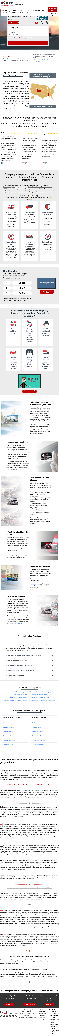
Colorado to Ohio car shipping (39, 694)
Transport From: (14, 27)
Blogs (42, 10)
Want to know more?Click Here (46, 292)
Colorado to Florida (8, 744)
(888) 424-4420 (14, 23)
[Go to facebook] (1, 1016)
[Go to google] (16, 1016)
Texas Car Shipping (54, 1030)
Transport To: (13, 32)
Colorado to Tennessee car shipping (19, 697)
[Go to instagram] (10, 1016)
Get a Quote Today (52, 9)
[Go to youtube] (7, 1016)
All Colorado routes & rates (39, 59)
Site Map (42, 1010)
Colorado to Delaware (9, 740)
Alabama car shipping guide (48, 700)
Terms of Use (42, 1013)
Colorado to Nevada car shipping (20, 694)
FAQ (32, 10)
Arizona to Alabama (37, 727)
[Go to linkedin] (13, 1016)
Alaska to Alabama (37, 723)
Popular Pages (14, 11)
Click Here (49, 1004)
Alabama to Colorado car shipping (17, 692)
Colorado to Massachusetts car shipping (40, 692)
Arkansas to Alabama (37, 731)
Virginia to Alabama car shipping (12, 700)
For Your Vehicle (4, 11)
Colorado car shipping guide (30, 700)
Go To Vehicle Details (28, 43)
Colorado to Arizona (8, 727)
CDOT (26, 556)
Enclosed (29, 38)
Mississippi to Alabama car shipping (40, 697)
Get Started (9, 1004)
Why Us (28, 11)
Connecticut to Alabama (38, 740)
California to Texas (54, 1019)
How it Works (21, 11)
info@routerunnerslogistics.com (27, 1017)
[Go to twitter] (4, 1016)
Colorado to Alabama (9, 723)
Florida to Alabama (37, 749)
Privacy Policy (42, 1011)
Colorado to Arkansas (9, 731)
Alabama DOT (33, 584)
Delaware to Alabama (38, 744)
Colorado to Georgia (8, 749)
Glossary (37, 10)
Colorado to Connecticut (10, 736)
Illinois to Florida (53, 1024)
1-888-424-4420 (18, 623)
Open (22, 38)
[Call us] (48, 14)
